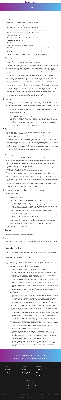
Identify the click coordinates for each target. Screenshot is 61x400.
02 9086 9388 (7, 369)
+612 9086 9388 (7, 372)
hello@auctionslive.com (8, 373)
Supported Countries (41, 373)
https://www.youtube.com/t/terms (38, 270)
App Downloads (39, 372)
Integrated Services (26, 373)
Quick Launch (39, 370)
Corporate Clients (26, 372)
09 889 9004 (6, 370)
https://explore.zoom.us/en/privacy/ (40, 331)
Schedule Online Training (41, 375)
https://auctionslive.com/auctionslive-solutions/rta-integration (31, 319)
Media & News (25, 370)
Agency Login (39, 369)
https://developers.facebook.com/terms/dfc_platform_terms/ (39, 339)
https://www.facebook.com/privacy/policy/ (39, 338)
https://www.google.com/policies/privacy (40, 269)
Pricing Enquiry (25, 369)
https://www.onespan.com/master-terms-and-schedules (41, 303)
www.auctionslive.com (20, 47)
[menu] (1, 1)
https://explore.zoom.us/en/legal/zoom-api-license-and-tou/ (42, 332)
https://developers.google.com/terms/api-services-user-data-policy (27, 282)
